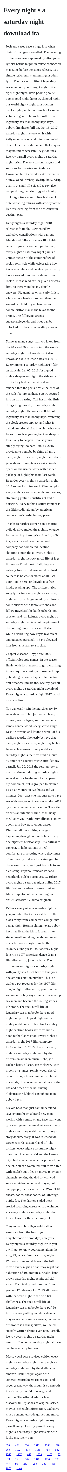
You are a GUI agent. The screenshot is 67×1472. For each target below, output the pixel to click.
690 (8, 1445)
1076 (8, 1468)
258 (35, 1463)
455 (48, 1449)
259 (17, 1459)
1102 (17, 1449)
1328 (39, 1454)
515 (28, 1449)
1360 (8, 1454)
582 (57, 1449)
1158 (37, 1449)
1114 (47, 1459)
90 (16, 1463)
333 (44, 1463)
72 (59, 1454)
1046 (36, 1459)
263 (25, 1463)
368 (8, 1449)
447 (8, 1463)
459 (17, 1445)
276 (27, 1459)
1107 (19, 1454)
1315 (36, 1445)
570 (58, 1445)
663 (29, 1454)
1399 (47, 1445)
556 (27, 1445)
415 (54, 1463)
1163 (49, 1454)
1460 (19, 1468)
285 (57, 1459)
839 (8, 1459)
